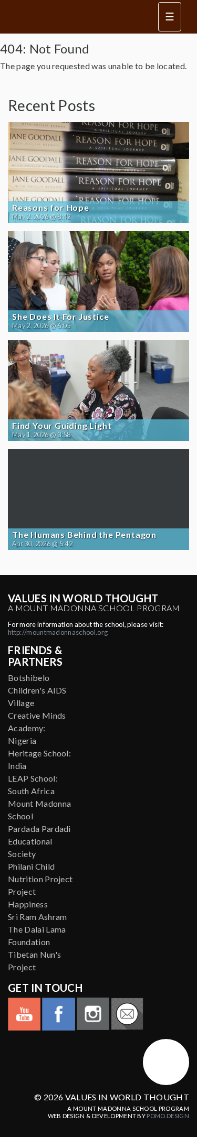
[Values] (76, 16)
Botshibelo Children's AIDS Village (37, 690)
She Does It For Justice (60, 316)
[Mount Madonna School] (166, 1062)
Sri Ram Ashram (37, 917)
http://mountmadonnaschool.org (58, 632)
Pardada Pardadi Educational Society (39, 841)
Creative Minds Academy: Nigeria (37, 727)
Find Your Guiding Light (61, 425)
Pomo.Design (168, 1115)
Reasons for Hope (50, 207)
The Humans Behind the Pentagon (84, 534)
